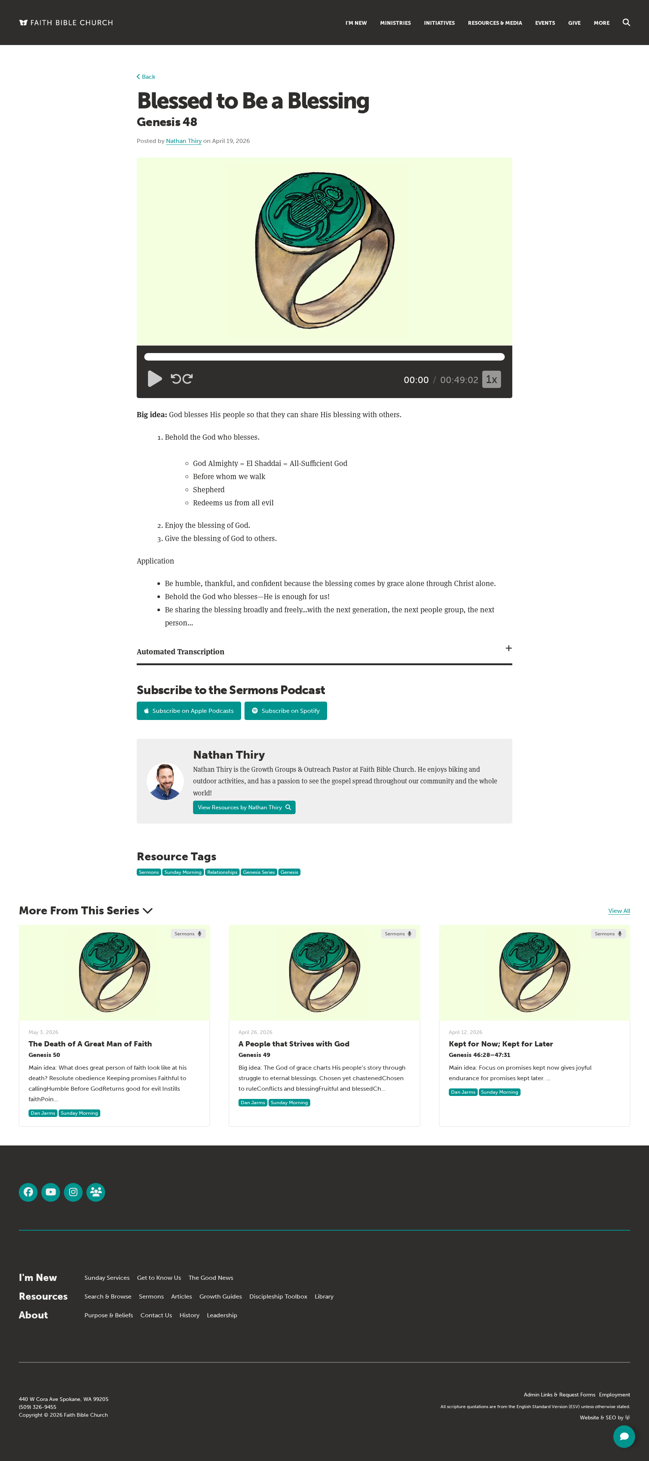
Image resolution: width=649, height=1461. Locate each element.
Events (545, 23)
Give (574, 23)
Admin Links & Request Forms (559, 1395)
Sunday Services (107, 1277)
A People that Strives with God (294, 1043)
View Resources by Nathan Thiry (241, 807)
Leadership (222, 1315)
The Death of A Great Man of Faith (90, 1043)
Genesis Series (259, 872)
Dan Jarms (43, 1113)
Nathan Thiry (184, 140)
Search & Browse (108, 1296)
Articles (181, 1296)
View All (619, 910)
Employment (614, 1395)
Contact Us (156, 1315)
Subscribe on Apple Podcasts (193, 710)
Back (147, 76)
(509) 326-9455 (37, 1407)
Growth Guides (220, 1296)
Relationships (222, 872)
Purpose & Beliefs (109, 1315)
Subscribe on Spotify (291, 710)
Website (589, 1417)
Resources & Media (495, 23)
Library (324, 1296)
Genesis (289, 872)
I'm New (356, 23)
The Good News (211, 1277)
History (189, 1315)
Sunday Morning (183, 872)
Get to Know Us (159, 1277)
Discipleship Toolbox (278, 1296)
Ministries (395, 23)
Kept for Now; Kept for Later (501, 1043)
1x (491, 379)
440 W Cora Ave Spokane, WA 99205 (64, 1399)
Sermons (149, 872)
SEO (611, 1417)
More (602, 23)
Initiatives (439, 23)
